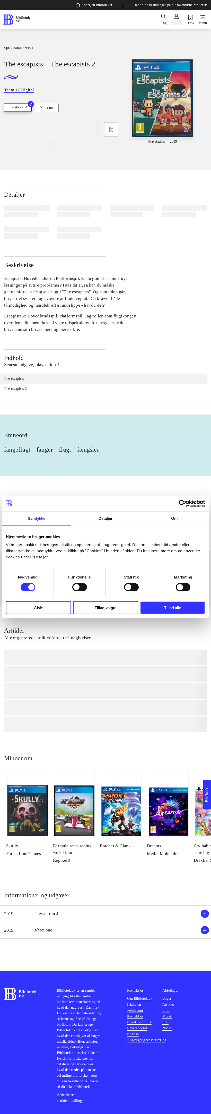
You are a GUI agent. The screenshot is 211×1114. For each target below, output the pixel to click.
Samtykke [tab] (37, 518)
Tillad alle (172, 608)
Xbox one (47, 108)
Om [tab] (174, 518)
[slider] (162, 101)
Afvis (38, 608)
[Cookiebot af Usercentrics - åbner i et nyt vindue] (182, 503)
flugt (65, 449)
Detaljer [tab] (106, 518)
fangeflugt (17, 449)
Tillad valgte (105, 608)
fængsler (88, 449)
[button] (105, 913)
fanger (45, 449)
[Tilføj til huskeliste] (111, 129)
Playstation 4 (17, 107)
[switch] (79, 587)
